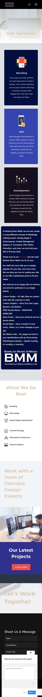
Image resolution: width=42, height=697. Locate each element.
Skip (24, 692)
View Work (21, 567)
